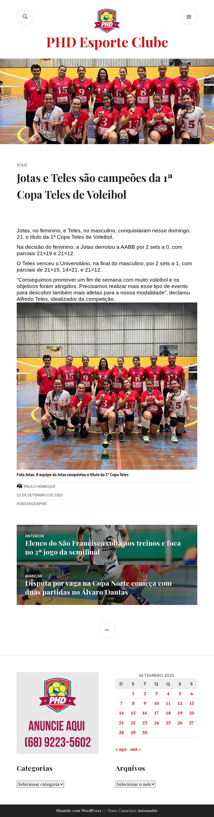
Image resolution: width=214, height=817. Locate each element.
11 (168, 703)
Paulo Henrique (39, 486)
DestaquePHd (33, 503)
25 (168, 723)
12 (179, 703)
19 (179, 713)
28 (121, 732)
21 (121, 723)
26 (179, 723)
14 (121, 713)
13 (191, 703)
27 (191, 723)
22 (132, 723)
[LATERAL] (107, 630)
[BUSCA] (25, 16)
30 (144, 732)
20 (191, 713)
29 (132, 732)
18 (168, 713)
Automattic (148, 810)
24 (156, 723)
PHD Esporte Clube (107, 42)
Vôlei (22, 165)
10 (156, 703)
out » (135, 749)
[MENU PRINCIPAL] (189, 16)
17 (156, 713)
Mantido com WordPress (78, 810)
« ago (121, 749)
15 (132, 713)
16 (144, 713)
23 (144, 723)
